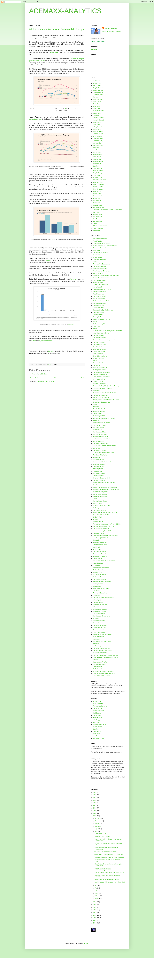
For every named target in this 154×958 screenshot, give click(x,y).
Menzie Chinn (97, 152)
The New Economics (99, 342)
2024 (95, 797)
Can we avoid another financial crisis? (104, 446)
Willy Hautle (96, 230)
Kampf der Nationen (99, 347)
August (97, 829)
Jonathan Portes (98, 134)
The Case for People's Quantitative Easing (106, 386)
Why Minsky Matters (99, 473)
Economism (96, 448)
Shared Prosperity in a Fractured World (105, 245)
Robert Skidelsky (98, 189)
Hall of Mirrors (97, 485)
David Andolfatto (98, 99)
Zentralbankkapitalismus (100, 363)
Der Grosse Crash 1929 (100, 611)
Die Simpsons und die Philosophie (103, 671)
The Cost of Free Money (100, 374)
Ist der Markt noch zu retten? (101, 588)
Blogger (86, 943)
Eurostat (51, 351)
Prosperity (96, 407)
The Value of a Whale (99, 337)
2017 (95, 816)
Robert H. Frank (97, 182)
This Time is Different (99, 579)
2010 (95, 918)
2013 (95, 910)
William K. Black (98, 228)
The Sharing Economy (99, 450)
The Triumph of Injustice (100, 266)
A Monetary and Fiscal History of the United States (108, 331)
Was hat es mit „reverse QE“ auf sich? (105, 852)
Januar (97, 898)
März (96, 893)
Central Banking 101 (99, 324)
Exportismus (96, 365)
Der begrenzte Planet (99, 370)
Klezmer (95, 660)
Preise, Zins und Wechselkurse (102, 388)
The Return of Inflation (99, 280)
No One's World (97, 517)
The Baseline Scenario (100, 706)
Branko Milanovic (98, 90)
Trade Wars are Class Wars (101, 377)
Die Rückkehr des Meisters (101, 568)
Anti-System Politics (99, 379)
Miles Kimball (97, 163)
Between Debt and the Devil (101, 478)
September (98, 826)
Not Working (96, 390)
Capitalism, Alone (98, 381)
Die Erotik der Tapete (99, 669)
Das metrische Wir (98, 441)
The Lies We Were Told (100, 409)
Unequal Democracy (99, 623)
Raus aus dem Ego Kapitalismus (103, 310)
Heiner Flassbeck (98, 111)
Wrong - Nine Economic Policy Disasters (105, 512)
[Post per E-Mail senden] (55, 364)
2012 (95, 912)
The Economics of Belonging (101, 372)
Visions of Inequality (99, 298)
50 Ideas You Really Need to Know (103, 453)
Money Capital (97, 287)
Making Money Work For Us (101, 319)
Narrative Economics (99, 384)
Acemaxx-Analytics (110, 28)
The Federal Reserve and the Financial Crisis (107, 524)
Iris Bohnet (96, 115)
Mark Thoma (96, 150)
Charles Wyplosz (98, 95)
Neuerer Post (34, 378)
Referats (48, 260)
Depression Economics (100, 604)
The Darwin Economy (99, 551)
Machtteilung (97, 646)
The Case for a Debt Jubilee (101, 264)
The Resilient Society (99, 344)
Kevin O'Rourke (97, 136)
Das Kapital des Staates (100, 501)
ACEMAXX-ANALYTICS (65, 11)
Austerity (95, 519)
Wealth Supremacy (98, 294)
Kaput (94, 262)
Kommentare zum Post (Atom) (46, 381)
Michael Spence (98, 161)
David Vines (96, 104)
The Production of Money (100, 443)
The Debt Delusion (98, 335)
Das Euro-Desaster (99, 427)
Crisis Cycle (96, 250)
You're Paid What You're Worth (102, 289)
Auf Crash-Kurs (97, 549)
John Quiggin (97, 129)
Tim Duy (95, 223)
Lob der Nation (97, 413)
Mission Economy (98, 358)
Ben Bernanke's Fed (99, 630)
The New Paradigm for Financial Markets (105, 655)
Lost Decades (97, 547)
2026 (95, 792)
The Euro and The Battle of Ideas (103, 462)
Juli (96, 831)
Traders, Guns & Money (100, 570)
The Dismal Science (99, 614)
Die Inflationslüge (98, 521)
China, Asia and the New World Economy (105, 657)
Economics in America (99, 291)
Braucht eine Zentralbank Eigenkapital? (106, 879)
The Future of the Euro (99, 480)
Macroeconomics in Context (101, 423)
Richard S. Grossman (99, 180)
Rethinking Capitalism (99, 464)
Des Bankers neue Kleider (101, 515)
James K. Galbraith (98, 120)
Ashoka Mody (97, 85)
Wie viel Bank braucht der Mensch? (103, 526)
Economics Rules (98, 475)
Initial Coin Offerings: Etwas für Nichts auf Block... (109, 857)
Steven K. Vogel (97, 214)
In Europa (96, 607)
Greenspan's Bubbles (99, 664)
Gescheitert (96, 595)
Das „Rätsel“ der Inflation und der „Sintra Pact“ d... (109, 872)
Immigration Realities (99, 259)
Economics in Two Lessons (101, 397)
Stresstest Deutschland (100, 542)
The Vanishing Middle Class (101, 439)
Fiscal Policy (96, 326)
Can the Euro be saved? (100, 434)
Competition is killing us (100, 356)
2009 (95, 920)
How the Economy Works (100, 492)
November (98, 821)
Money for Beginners (99, 303)
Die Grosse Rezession (100, 577)
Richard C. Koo (97, 177)
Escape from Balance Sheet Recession (105, 487)
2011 (95, 915)
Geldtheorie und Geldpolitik (101, 243)
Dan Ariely (96, 97)
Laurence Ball (97, 143)
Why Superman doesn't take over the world (106, 400)
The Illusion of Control (99, 296)
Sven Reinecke (97, 219)
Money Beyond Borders (100, 239)
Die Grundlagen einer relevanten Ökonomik (106, 275)
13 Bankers (96, 565)
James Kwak (97, 122)
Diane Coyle (96, 108)
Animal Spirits (97, 600)
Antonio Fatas (97, 83)
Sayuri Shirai (97, 200)
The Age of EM (97, 471)
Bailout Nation (97, 586)
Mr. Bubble (96, 618)
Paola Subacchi (97, 168)
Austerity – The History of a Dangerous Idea (106, 489)
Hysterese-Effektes (45, 341)
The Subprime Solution (100, 625)
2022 (95, 803)
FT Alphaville (97, 701)
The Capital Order (98, 312)
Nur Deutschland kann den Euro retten (104, 482)
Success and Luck (98, 459)
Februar (97, 896)
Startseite (57, 378)
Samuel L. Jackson (98, 196)
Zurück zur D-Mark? (99, 533)
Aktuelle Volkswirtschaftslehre (102, 581)
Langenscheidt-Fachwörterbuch (102, 650)
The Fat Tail (96, 591)
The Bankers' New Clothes (101, 528)
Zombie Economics (99, 558)
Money (95, 328)
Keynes (95, 498)
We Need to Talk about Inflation (102, 301)
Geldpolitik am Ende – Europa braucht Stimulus (108, 854)
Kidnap (95, 404)
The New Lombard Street (100, 554)
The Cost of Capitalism (100, 593)
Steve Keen (96, 212)
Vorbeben (96, 643)
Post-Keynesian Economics (101, 271)
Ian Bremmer (97, 113)
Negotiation (96, 255)
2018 (95, 813)
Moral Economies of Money (101, 333)
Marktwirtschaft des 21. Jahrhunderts (104, 561)
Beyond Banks (97, 257)
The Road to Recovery (100, 510)
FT (65, 108)
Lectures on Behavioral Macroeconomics (105, 535)
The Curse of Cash (98, 466)
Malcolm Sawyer (98, 145)
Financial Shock (98, 602)
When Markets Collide (99, 632)
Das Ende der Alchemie (100, 432)
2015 (95, 904)
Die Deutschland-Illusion (100, 496)
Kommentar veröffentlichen (40, 374)
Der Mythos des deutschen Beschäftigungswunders (102, 869)
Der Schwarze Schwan (100, 556)
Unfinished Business (99, 411)
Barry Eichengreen (98, 88)
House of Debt (97, 503)
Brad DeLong (97, 713)
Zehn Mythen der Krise (100, 545)
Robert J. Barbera (98, 184)
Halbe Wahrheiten (98, 637)
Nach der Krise (97, 572)
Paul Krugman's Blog (99, 724)
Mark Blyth (96, 147)
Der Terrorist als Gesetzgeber (102, 641)
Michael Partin (97, 154)
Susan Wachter (97, 216)
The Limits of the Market (100, 455)
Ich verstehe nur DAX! (99, 627)
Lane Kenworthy (98, 141)
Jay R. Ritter (96, 124)
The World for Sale (98, 308)
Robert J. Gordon (98, 187)
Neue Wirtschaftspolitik (100, 653)
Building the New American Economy (104, 418)
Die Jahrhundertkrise (99, 574)
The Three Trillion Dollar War (101, 648)
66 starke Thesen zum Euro (101, 505)
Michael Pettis (97, 157)
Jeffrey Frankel (97, 127)
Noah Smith (96, 733)
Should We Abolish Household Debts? (104, 393)
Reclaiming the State (99, 416)
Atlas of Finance (98, 273)
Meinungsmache (98, 584)
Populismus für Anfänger (100, 436)
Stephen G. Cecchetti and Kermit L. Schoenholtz (107, 210)
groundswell (96, 639)
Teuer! (95, 321)
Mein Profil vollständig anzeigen (111, 31)
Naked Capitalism (98, 710)
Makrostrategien (98, 563)
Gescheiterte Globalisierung (101, 402)
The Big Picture (97, 708)
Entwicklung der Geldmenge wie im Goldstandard (109, 882)
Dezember (98, 818)
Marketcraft (96, 420)
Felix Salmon (97, 731)
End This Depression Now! (101, 538)
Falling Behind (97, 666)
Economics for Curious (100, 494)
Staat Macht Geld (98, 314)
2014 (95, 907)
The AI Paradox (97, 241)
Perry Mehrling (97, 173)
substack (94, 49)
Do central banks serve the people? (104, 340)
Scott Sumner (97, 203)
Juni (96, 885)
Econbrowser (97, 715)
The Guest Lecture (98, 305)
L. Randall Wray (98, 138)
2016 (95, 902)
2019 (95, 811)
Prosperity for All (98, 469)
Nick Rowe (96, 166)
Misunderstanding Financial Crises (103, 531)
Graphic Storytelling (99, 620)
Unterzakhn (96, 540)
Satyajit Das (96, 198)
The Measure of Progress (100, 252)
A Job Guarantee (98, 354)
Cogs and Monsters (99, 351)
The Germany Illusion (99, 425)
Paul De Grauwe (98, 170)
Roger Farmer (97, 194)
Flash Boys (96, 508)
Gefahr (33, 341)
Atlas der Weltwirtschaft (100, 367)
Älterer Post (80, 378)
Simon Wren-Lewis (98, 207)
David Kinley (97, 101)
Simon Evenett (97, 205)
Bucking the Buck (98, 317)
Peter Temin (96, 175)
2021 (95, 805)
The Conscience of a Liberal (101, 676)
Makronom (73, 279)
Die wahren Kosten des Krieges (102, 634)
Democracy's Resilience (100, 268)
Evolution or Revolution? (100, 395)
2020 (95, 808)
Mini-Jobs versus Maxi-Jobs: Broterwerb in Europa (56, 29)
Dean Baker (96, 106)
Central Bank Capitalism (100, 285)
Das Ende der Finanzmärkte (101, 616)
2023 (95, 800)
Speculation (96, 457)
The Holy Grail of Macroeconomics (103, 597)
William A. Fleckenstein (100, 226)
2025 (95, 795)
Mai (96, 888)
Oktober (97, 823)
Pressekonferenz (54, 52)
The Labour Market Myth (100, 248)
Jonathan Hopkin (98, 131)
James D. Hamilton (98, 118)
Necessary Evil (97, 430)
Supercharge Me (98, 282)
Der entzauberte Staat (99, 349)
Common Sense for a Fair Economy (104, 673)
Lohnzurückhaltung (35, 119)
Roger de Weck (97, 191)
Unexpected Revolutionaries (101, 278)
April (96, 891)
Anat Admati (96, 81)
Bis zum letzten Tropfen (100, 662)
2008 (95, 923)
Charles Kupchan (98, 92)
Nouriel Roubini (97, 727)
